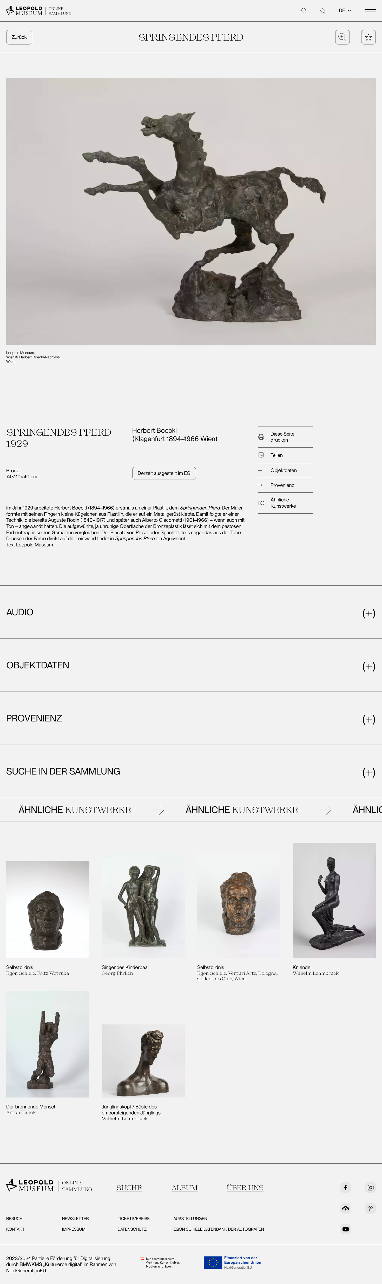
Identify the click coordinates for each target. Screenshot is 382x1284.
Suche (129, 1188)
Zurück (19, 37)
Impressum (73, 1229)
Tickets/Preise (134, 1218)
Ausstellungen (190, 1218)
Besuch (14, 1218)
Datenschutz (132, 1229)
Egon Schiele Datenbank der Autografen (218, 1229)
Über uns (245, 1188)
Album (185, 1188)
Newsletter (75, 1218)
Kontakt (15, 1229)
